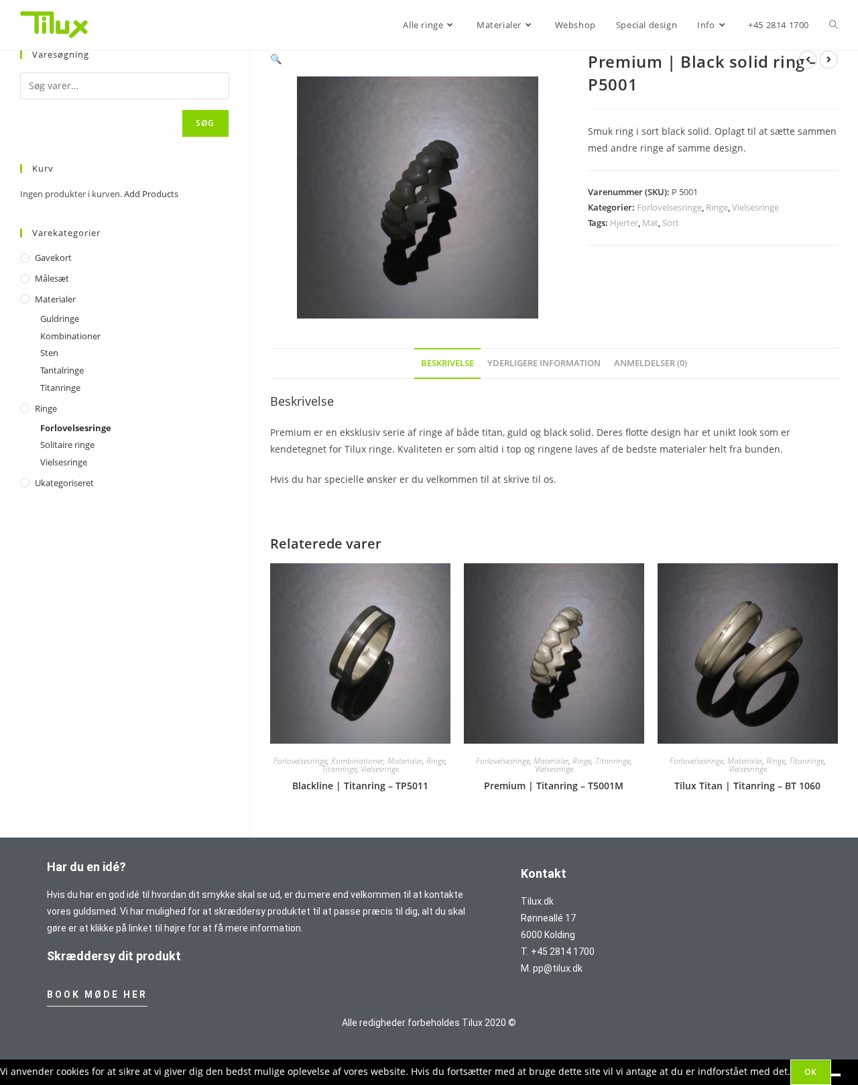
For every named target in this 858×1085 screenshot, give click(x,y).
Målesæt (52, 278)
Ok (810, 1072)
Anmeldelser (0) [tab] (650, 363)
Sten (49, 353)
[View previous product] (807, 59)
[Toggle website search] (833, 25)
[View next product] (828, 59)
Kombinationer (357, 760)
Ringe (717, 207)
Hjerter (624, 223)
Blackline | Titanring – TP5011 (360, 785)
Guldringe (59, 318)
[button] (276, 58)
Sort (670, 223)
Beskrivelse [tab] (447, 363)
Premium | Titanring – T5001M (553, 785)
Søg (205, 123)
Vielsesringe (755, 207)
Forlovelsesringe (669, 207)
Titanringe (339, 769)
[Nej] (836, 1075)
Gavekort (53, 257)
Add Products (151, 194)
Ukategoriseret (64, 483)
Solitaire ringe (67, 445)
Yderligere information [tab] (544, 363)
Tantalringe (62, 370)
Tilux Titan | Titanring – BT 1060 (747, 785)
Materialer (404, 760)
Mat (650, 223)
